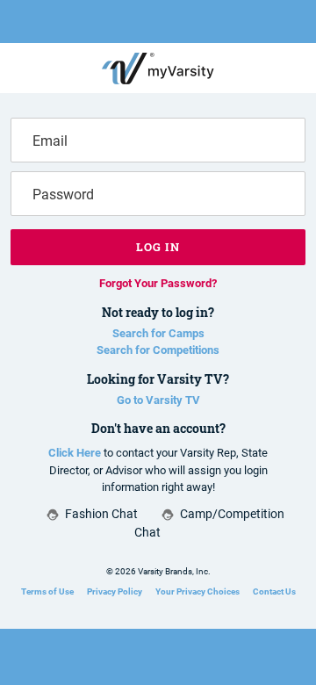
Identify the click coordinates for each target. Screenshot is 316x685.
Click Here (74, 452)
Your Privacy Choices (197, 591)
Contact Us (274, 591)
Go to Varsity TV (158, 400)
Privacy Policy (114, 591)
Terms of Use (47, 591)
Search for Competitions (158, 350)
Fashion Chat (101, 514)
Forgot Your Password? (158, 283)
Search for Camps (158, 333)
